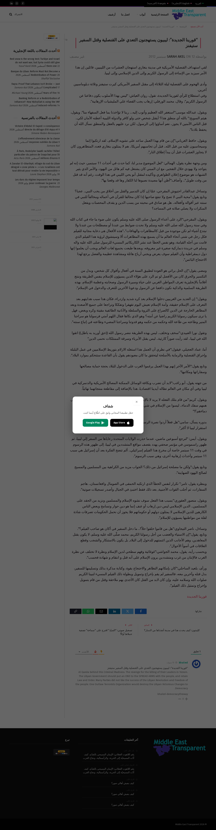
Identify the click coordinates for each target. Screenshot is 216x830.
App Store (119, 422)
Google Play (93, 422)
